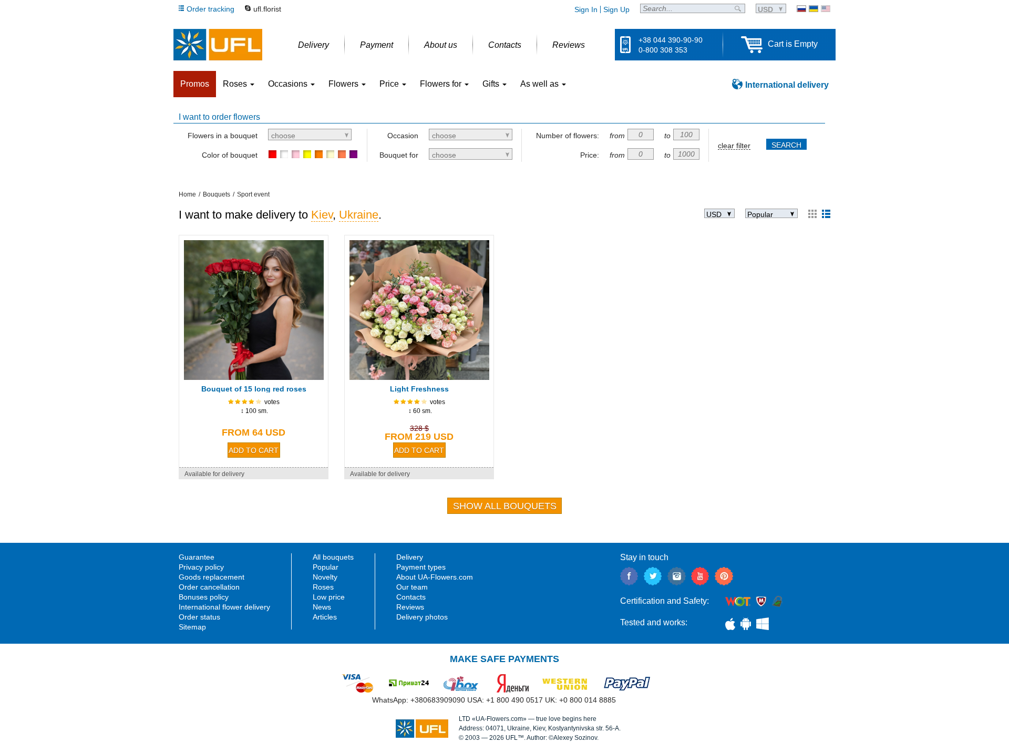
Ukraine (358, 214)
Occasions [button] (289, 83)
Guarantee (196, 557)
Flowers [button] (344, 83)
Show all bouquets (505, 506)
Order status (199, 617)
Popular (325, 567)
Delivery (409, 557)
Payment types (421, 567)
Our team (412, 587)
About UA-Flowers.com (434, 577)
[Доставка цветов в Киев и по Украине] (801, 8)
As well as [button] (540, 83)
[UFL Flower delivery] (217, 44)
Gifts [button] (491, 83)
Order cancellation (209, 587)
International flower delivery (224, 607)
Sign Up (616, 9)
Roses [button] (236, 83)
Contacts (411, 597)
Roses (323, 587)
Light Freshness (419, 389)
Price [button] (390, 83)
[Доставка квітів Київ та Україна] (813, 8)
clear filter (734, 146)
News (322, 607)
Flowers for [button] (442, 83)
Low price (329, 597)
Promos (194, 83)
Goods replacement (211, 577)
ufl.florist (267, 9)
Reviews (410, 607)
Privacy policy (201, 567)
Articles (325, 617)
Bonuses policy (204, 597)
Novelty (325, 577)
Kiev (322, 214)
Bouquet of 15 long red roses (253, 389)
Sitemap (192, 627)
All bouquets (333, 557)
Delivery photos (422, 617)
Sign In (586, 9)
